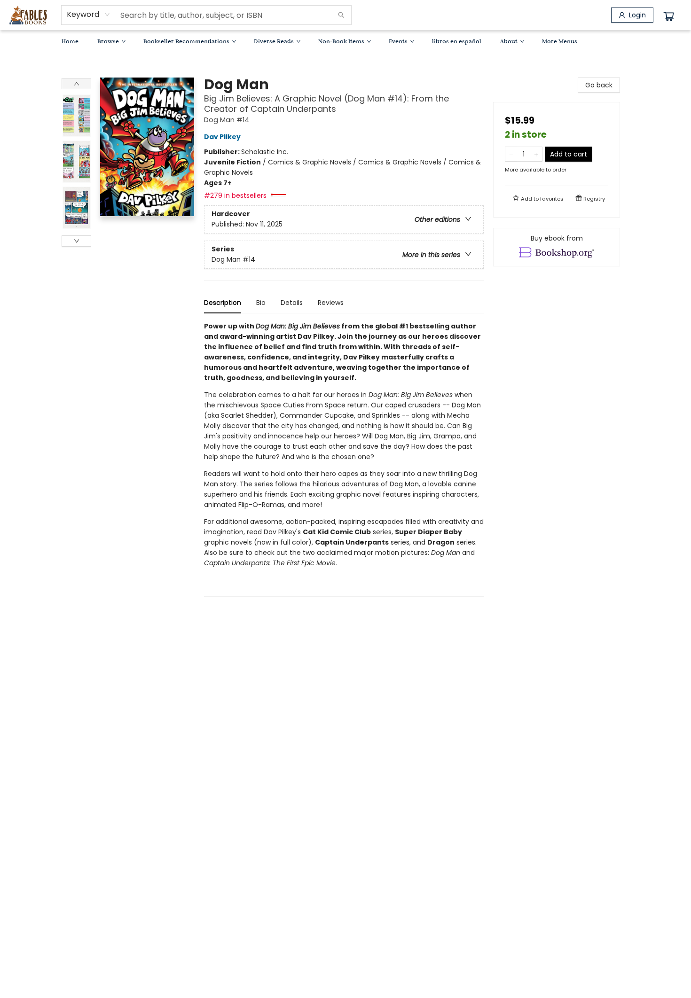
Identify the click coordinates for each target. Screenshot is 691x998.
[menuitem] (70, 41)
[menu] (345, 41)
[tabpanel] (344, 459)
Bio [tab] (261, 302)
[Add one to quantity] (536, 154)
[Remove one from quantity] (511, 154)
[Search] (341, 15)
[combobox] (89, 14)
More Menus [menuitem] (559, 41)
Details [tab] (292, 302)
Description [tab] (222, 302)
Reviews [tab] (331, 302)
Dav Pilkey (222, 136)
